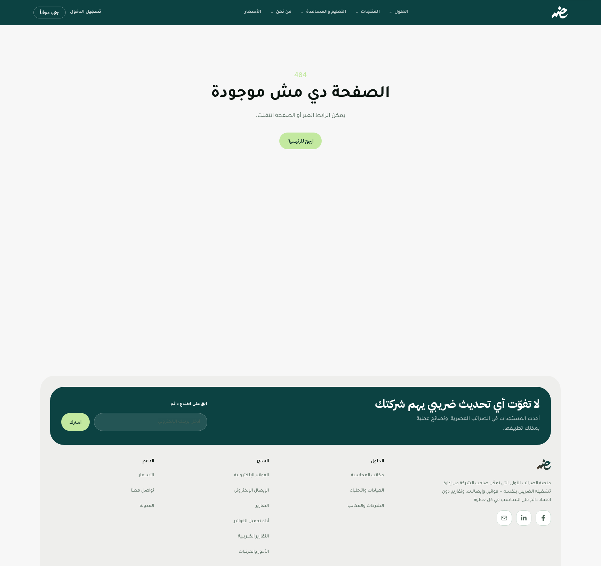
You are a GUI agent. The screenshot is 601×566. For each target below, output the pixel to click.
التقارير (262, 506)
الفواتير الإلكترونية (251, 475)
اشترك (75, 422)
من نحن (283, 12)
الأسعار (253, 12)
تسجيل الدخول (85, 12)
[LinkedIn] (523, 518)
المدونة (147, 506)
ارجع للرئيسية (300, 141)
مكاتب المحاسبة (367, 475)
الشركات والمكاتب (365, 506)
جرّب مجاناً (49, 12)
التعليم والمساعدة (326, 12)
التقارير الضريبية (253, 536)
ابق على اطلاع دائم (189, 404)
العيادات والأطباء (367, 490)
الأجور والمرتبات (254, 552)
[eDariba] (560, 13)
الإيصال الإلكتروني (251, 490)
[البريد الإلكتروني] (504, 518)
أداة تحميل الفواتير (251, 521)
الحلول (401, 12)
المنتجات (370, 12)
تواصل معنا (142, 490)
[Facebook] (543, 518)
